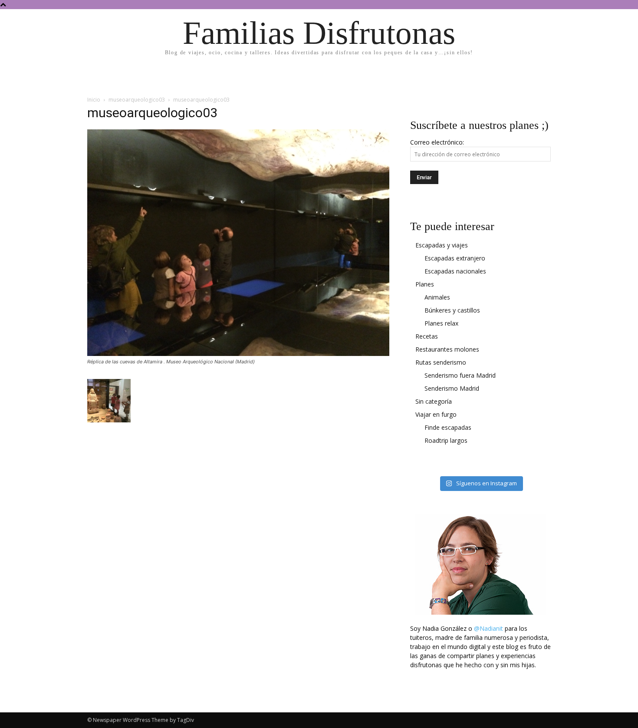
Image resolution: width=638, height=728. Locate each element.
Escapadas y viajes (441, 245)
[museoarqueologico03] (238, 353)
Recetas (426, 336)
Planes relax (441, 323)
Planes (424, 284)
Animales (437, 297)
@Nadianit (488, 628)
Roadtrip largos (445, 440)
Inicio (93, 99)
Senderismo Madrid (451, 388)
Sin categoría (433, 401)
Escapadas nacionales (455, 271)
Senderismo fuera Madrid (460, 375)
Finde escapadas (447, 427)
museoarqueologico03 (137, 99)
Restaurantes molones (447, 349)
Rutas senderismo (440, 362)
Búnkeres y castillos (452, 310)
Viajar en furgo (436, 414)
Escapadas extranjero (454, 258)
